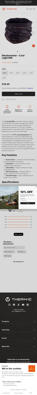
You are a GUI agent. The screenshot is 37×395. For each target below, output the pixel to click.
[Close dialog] (36, 186)
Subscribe (27, 203)
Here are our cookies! (9, 383)
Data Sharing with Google (10, 385)
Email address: (22, 198)
